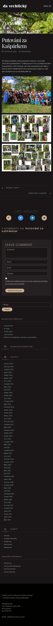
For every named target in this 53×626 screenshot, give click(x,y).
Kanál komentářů (9, 569)
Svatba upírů (8, 332)
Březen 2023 (8, 416)
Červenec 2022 (9, 430)
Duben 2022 (8, 436)
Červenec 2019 (9, 476)
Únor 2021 (7, 456)
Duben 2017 (8, 514)
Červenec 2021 (9, 450)
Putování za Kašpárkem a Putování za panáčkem (20, 337)
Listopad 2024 (8, 384)
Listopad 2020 (9, 462)
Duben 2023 (8, 413)
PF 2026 (6, 329)
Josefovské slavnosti (37, 193)
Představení (8, 547)
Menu (46, 6)
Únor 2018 (7, 502)
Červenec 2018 (9, 494)
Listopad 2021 (8, 442)
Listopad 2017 (8, 508)
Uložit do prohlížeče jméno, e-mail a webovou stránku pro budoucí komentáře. (26, 282)
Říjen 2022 (7, 427)
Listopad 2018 (8, 485)
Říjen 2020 (7, 465)
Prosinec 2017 (8, 505)
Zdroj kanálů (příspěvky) (12, 566)
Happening (7, 541)
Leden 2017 (7, 517)
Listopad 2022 (9, 424)
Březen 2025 (8, 378)
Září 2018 (7, 491)
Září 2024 (7, 390)
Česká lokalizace (9, 572)
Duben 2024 (8, 395)
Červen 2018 (8, 497)
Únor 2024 (7, 398)
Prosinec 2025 (9, 367)
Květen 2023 (8, 410)
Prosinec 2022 (9, 421)
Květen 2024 (8, 393)
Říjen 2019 (7, 471)
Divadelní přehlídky (10, 539)
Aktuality (7, 536)
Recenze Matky (12, 188)
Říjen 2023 (7, 404)
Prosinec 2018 (8, 482)
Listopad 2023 (9, 401)
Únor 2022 (7, 439)
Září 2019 (7, 474)
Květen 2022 (8, 433)
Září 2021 (7, 448)
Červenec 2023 (9, 407)
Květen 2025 (8, 375)
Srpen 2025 (8, 372)
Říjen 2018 (7, 488)
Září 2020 (7, 468)
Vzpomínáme (8, 326)
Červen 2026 (8, 364)
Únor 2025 (7, 381)
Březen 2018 (8, 500)
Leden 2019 (7, 479)
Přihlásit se (7, 563)
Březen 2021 (8, 453)
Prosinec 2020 (9, 459)
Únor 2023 (7, 419)
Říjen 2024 (7, 387)
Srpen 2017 (7, 511)
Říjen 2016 (7, 520)
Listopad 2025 (9, 369)
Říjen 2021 (7, 445)
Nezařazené (26, 51)
